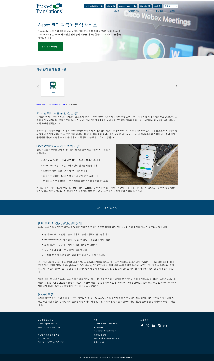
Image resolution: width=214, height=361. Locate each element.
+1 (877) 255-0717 (126, 6)
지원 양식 (101, 342)
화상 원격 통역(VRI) (58, 104)
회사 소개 (159, 11)
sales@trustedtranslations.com (105, 331)
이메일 (110, 6)
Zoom (53, 92)
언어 (147, 11)
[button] (38, 86)
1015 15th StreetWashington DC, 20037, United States (51, 340)
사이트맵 (112, 357)
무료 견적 (144, 6)
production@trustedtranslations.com (107, 338)
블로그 (172, 11)
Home (38, 104)
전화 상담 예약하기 (93, 6)
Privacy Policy (128, 357)
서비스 (116, 11)
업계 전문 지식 (133, 11)
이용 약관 (119, 357)
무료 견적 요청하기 (50, 46)
